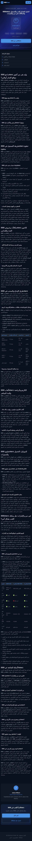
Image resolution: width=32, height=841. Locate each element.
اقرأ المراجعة (16, 45)
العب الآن (28, 2)
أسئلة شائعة (6, 65)
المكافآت (6, 59)
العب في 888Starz (16, 41)
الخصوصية (15, 837)
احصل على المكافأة (16, 820)
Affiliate (21, 837)
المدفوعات (6, 62)
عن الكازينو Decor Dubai (9, 56)
